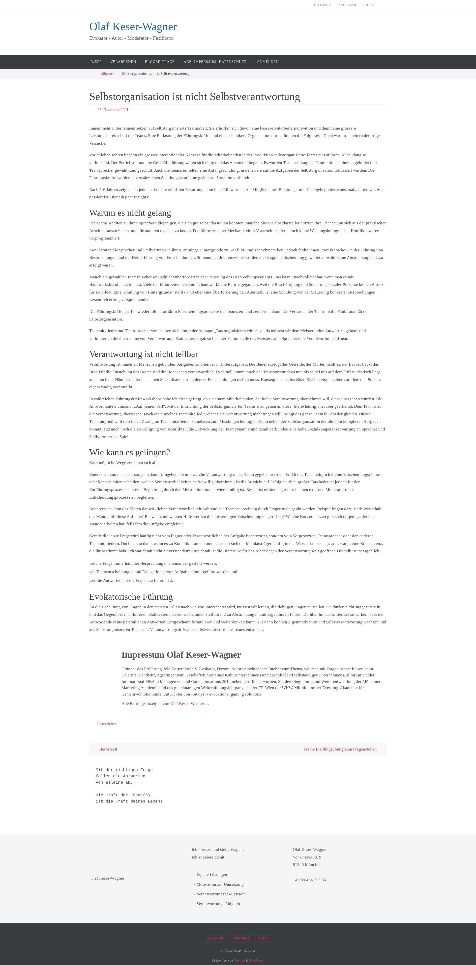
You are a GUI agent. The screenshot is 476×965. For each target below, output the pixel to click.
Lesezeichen (107, 724)
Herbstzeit (107, 749)
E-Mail (368, 5)
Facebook (322, 5)
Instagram (346, 5)
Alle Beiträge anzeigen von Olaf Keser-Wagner (165, 703)
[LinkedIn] (471, 394)
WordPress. (256, 960)
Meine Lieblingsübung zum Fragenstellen (341, 749)
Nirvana (239, 960)
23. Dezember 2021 (112, 109)
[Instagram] (471, 389)
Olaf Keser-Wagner (133, 26)
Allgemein (108, 74)
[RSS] (471, 398)
